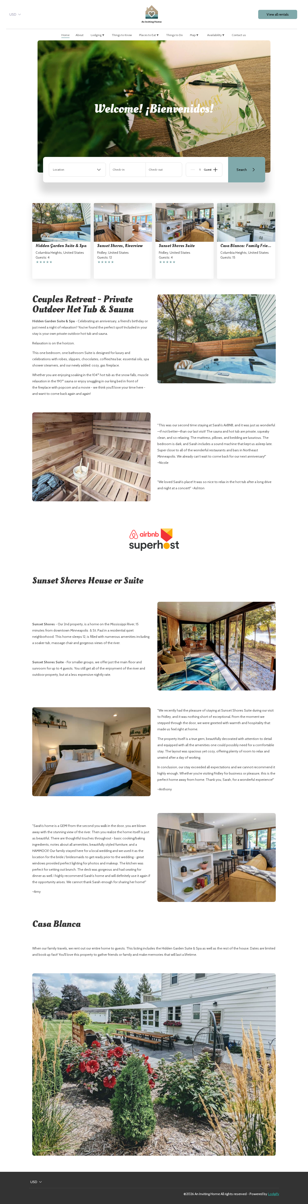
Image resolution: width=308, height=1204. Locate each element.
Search (242, 170)
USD (12, 14)
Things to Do (174, 35)
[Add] (215, 170)
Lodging (97, 35)
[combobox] (77, 170)
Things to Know (122, 35)
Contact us (239, 35)
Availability (215, 35)
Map (194, 35)
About (79, 35)
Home (65, 35)
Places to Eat (149, 35)
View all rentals (278, 14)
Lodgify (273, 1194)
